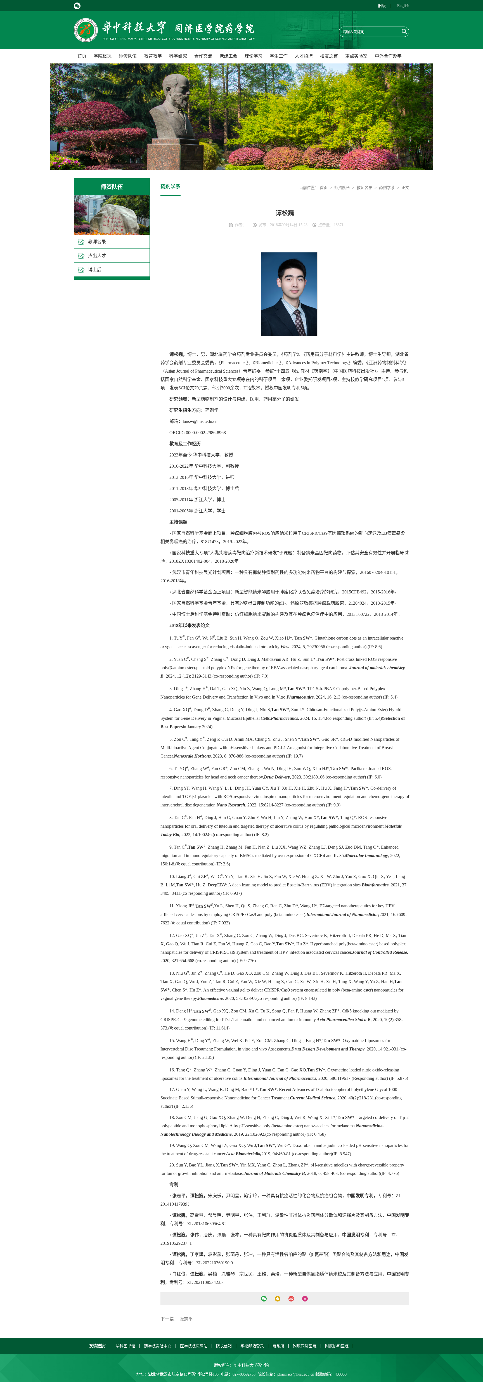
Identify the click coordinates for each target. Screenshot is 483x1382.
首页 (81, 56)
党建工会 (228, 56)
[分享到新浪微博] (291, 1298)
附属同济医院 (304, 1346)
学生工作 (279, 56)
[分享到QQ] (277, 1298)
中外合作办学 (388, 56)
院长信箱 (224, 1346)
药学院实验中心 (157, 1346)
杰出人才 (97, 255)
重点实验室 (356, 56)
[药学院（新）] (164, 39)
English (403, 6)
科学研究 (178, 56)
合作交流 (203, 56)
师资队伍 (128, 56)
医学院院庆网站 (193, 1346)
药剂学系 (387, 188)
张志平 (186, 1319)
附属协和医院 (337, 1346)
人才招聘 (304, 56)
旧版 (382, 6)
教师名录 (97, 241)
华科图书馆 (125, 1346)
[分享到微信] (263, 1298)
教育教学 (153, 56)
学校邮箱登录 (252, 1346)
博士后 (94, 269)
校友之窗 (329, 56)
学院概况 (103, 56)
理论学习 (253, 56)
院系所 (278, 1346)
